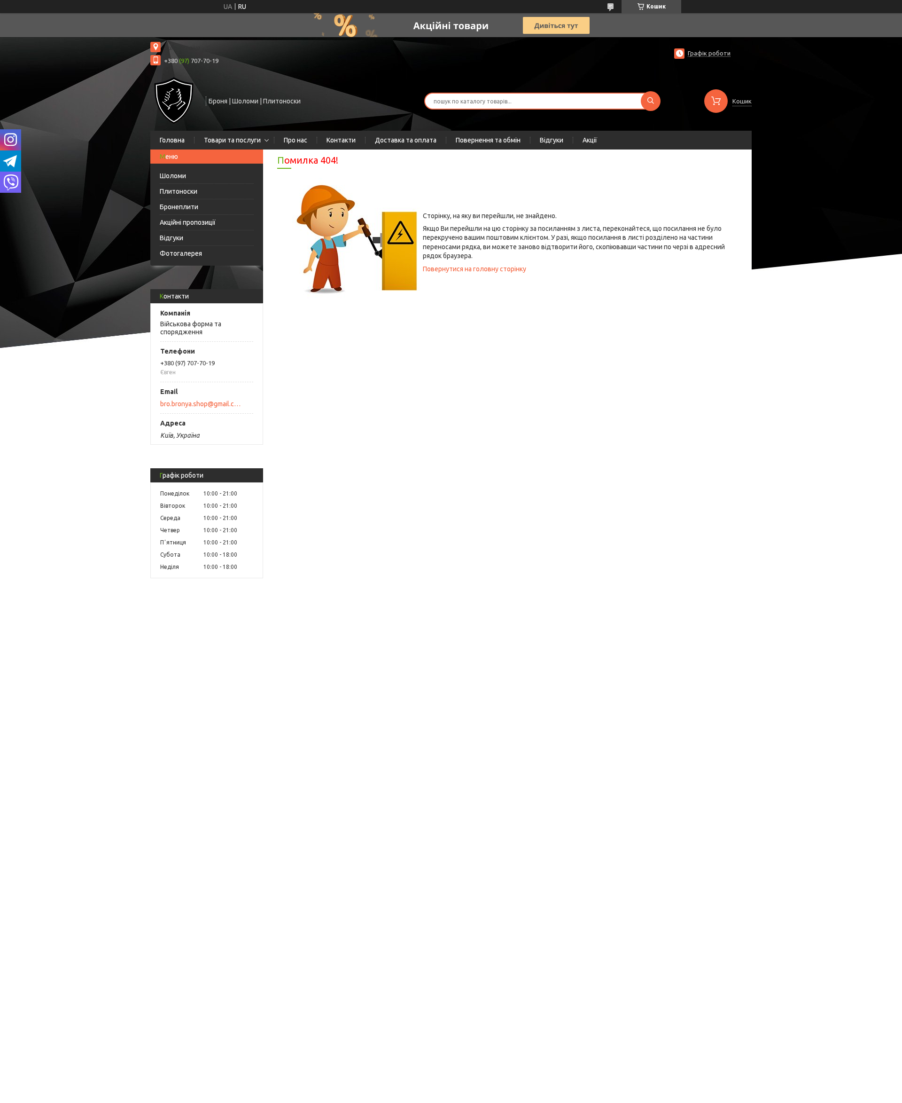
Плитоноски (178, 191)
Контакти (341, 140)
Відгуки (551, 140)
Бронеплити (179, 207)
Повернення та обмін (488, 140)
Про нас (295, 140)
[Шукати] (651, 101)
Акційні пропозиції (188, 222)
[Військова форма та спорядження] (173, 100)
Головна (172, 140)
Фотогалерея (181, 253)
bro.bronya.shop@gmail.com (201, 404)
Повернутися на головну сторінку (474, 269)
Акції (590, 140)
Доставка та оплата (405, 140)
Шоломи (173, 176)
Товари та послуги (232, 140)
